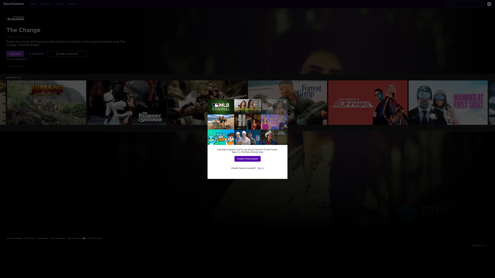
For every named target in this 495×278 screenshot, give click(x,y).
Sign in (260, 168)
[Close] (285, 102)
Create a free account (247, 159)
